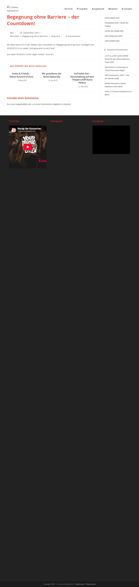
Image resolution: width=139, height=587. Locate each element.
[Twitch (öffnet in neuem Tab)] (130, 2)
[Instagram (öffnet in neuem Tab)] (117, 2)
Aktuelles (14, 36)
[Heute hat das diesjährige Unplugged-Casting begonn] (57, 438)
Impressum (80, 584)
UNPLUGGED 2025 (112, 41)
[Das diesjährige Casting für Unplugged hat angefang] (69, 214)
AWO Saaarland (111, 75)
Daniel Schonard (111, 83)
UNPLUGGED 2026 (112, 18)
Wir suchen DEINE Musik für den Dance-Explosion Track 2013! (117, 59)
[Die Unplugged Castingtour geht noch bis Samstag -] (82, 178)
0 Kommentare (73, 36)
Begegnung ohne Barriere (35, 36)
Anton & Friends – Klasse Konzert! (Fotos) (21, 75)
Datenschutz (91, 584)
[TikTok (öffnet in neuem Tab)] (127, 2)
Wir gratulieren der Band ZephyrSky (51, 75)
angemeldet (21, 104)
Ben (12, 32)
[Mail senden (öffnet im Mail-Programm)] (124, 2)
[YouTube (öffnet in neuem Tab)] (121, 2)
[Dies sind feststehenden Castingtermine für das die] (57, 200)
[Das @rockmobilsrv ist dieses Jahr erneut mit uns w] (82, 384)
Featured (55, 36)
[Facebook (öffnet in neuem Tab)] (114, 2)
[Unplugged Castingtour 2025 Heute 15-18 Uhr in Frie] (69, 379)
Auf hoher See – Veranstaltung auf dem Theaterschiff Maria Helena (82, 78)
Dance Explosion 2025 (113, 36)
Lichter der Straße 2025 (114, 31)
